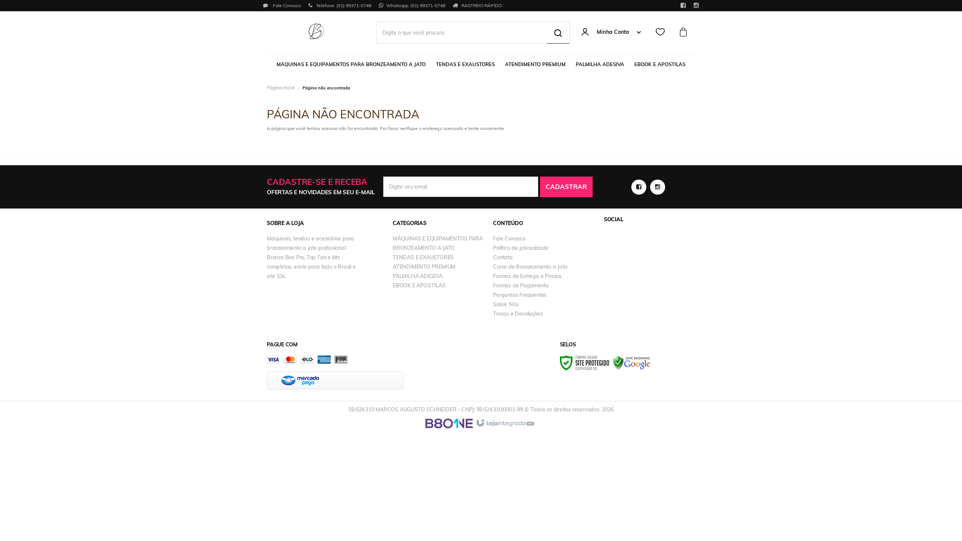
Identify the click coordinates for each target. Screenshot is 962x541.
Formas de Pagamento (520, 285)
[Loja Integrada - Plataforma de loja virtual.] (505, 423)
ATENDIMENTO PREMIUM (424, 266)
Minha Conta (613, 32)
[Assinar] (566, 187)
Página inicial (281, 88)
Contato (503, 257)
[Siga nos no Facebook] (683, 6)
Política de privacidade (520, 248)
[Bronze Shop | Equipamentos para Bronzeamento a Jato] (316, 32)
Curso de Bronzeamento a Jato (530, 266)
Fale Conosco (286, 5)
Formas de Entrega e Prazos (527, 276)
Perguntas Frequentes (519, 295)
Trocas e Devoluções (518, 313)
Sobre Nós (505, 304)
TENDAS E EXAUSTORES (423, 257)
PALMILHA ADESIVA (418, 276)
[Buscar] (558, 33)
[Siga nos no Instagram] (696, 6)
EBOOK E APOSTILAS (419, 285)
